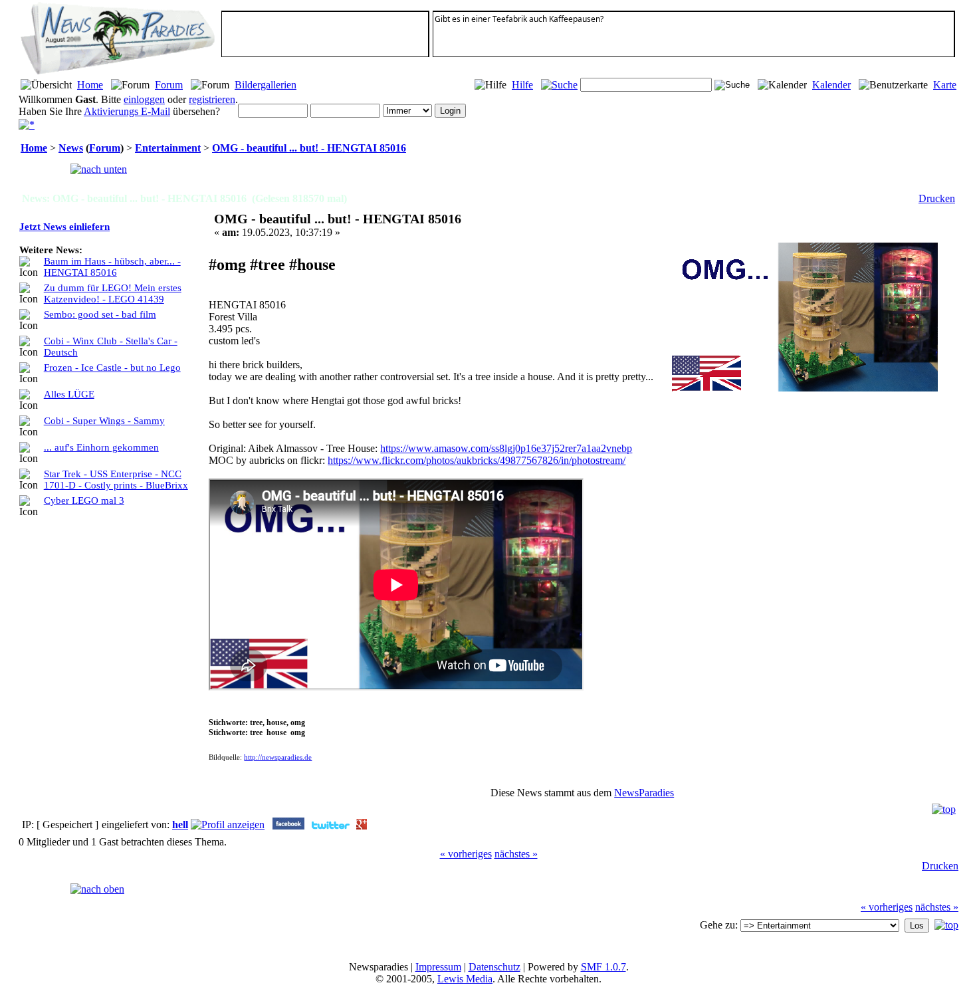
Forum (169, 84)
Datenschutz (494, 966)
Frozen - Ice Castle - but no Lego (112, 367)
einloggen (144, 99)
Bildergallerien (265, 84)
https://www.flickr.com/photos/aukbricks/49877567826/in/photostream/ (476, 460)
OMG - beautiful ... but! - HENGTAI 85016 (309, 148)
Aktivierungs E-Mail (127, 111)
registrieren (212, 99)
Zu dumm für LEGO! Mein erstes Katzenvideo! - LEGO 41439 (112, 293)
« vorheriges (466, 853)
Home (90, 84)
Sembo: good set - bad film (100, 314)
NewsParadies (644, 792)
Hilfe (522, 84)
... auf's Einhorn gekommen (101, 447)
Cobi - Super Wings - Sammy (104, 420)
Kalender (831, 84)
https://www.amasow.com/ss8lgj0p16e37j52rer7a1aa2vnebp (506, 448)
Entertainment (168, 148)
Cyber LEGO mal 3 (84, 500)
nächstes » (516, 853)
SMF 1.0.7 (603, 966)
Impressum (438, 966)
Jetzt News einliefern (64, 226)
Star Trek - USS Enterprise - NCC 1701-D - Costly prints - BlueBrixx (116, 480)
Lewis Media (464, 978)
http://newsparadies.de (278, 757)
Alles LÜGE (69, 394)
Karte (944, 84)
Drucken (937, 198)
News (70, 148)
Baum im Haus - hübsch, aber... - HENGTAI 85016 (112, 267)
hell (180, 824)
